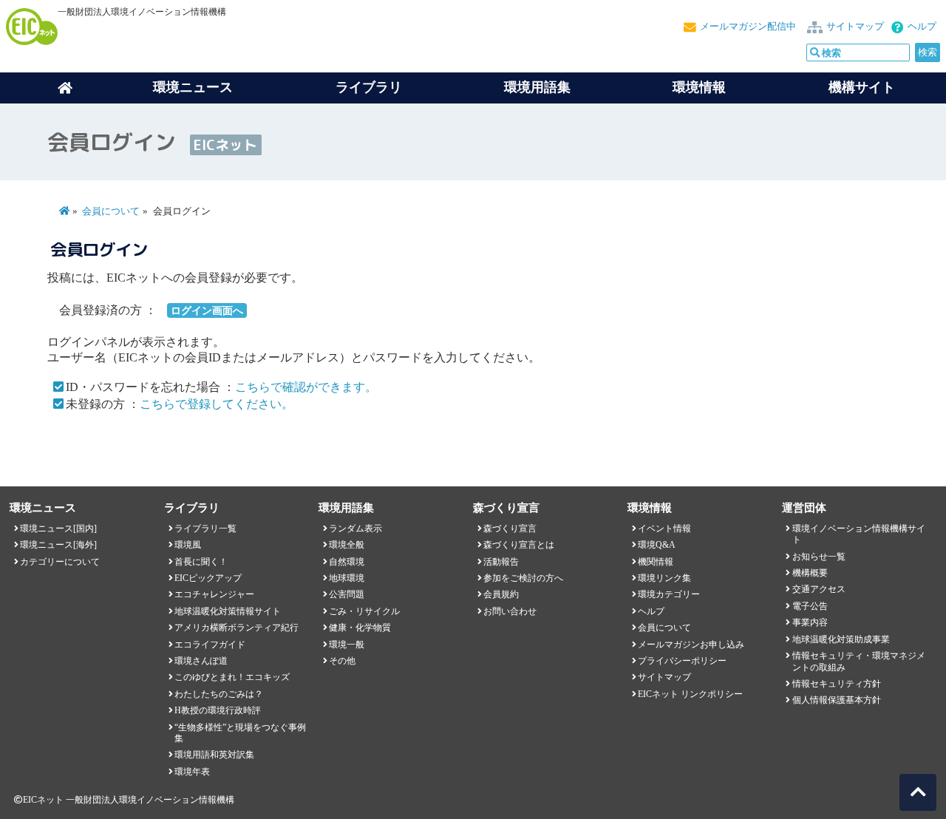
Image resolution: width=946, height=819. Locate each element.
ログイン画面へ (207, 310)
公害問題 (346, 594)
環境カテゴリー (669, 594)
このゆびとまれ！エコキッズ (232, 677)
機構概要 (810, 573)
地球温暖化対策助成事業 (841, 639)
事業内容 (810, 622)
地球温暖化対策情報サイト (227, 611)
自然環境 (346, 562)
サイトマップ (855, 26)
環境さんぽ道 (201, 661)
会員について (111, 211)
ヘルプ (922, 26)
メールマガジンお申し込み (691, 644)
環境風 (187, 545)
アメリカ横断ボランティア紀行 (236, 627)
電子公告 (810, 606)
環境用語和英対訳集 (214, 755)
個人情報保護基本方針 (836, 700)
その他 (342, 661)
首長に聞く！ (201, 562)
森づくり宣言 (510, 528)
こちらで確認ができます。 (306, 387)
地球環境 (346, 578)
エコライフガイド (209, 644)
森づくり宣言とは (518, 545)
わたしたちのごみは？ (218, 694)
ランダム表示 (355, 528)
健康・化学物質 (360, 627)
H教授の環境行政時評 (217, 710)
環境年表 (192, 772)
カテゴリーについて (60, 562)
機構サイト (861, 87)
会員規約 (501, 594)
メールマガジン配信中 (748, 26)
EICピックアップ (208, 578)
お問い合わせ (510, 611)
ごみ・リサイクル (364, 611)
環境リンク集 (664, 578)
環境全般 (346, 545)
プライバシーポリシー (682, 661)
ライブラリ (369, 87)
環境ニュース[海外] (58, 545)
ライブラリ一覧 (205, 528)
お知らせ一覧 (818, 556)
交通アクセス (818, 589)
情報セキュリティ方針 (836, 684)
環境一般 (346, 644)
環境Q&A (657, 545)
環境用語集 (537, 87)
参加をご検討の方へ (523, 578)
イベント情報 (664, 528)
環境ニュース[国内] (58, 528)
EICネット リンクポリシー (690, 694)
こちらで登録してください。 (216, 404)
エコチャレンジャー (214, 594)
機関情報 (655, 562)
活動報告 (501, 562)
